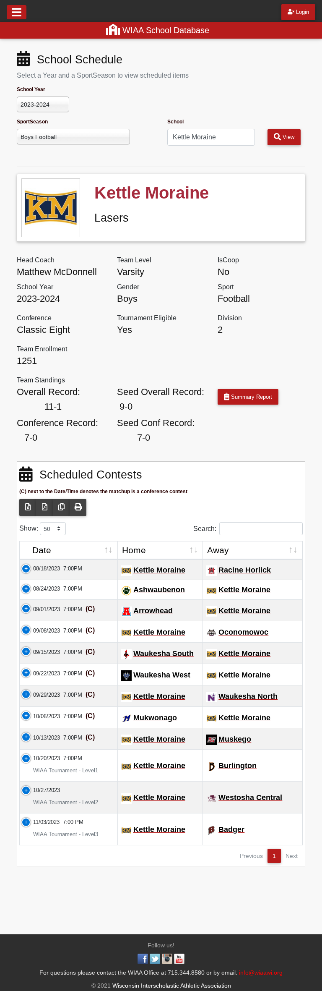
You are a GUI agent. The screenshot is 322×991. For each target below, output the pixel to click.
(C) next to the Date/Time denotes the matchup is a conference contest (103, 491)
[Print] (78, 507)
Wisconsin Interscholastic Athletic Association (171, 985)
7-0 (30, 437)
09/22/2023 (41, 673)
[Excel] (27, 507)
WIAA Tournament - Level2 (60, 802)
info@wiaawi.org (261, 972)
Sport (226, 286)
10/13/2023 (41, 738)
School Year (31, 89)
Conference (34, 318)
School (175, 122)
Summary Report (250, 397)
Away (218, 550)
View (287, 137)
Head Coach (36, 260)
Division (230, 318)
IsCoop (228, 260)
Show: (29, 528)
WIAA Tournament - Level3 (60, 834)
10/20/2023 (41, 758)
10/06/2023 (41, 716)
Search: (204, 528)
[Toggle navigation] (16, 12)
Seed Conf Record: (156, 423)
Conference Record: (57, 423)
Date (41, 550)
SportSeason (32, 122)
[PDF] (44, 507)
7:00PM (72, 568)
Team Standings (41, 380)
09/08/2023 (41, 631)
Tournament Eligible (147, 318)
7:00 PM (73, 822)
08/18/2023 (41, 568)
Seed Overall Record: (160, 392)
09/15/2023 (41, 652)
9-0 (125, 406)
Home (134, 550)
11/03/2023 (41, 822)
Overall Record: (48, 392)
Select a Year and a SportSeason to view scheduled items (103, 75)
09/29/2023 (41, 695)
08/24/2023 (41, 589)
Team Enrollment (42, 349)
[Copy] (61, 507)
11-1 (53, 406)
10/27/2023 (41, 790)
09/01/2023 (41, 609)
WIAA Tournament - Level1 (60, 770)
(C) (89, 608)
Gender (128, 286)
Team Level (134, 260)
